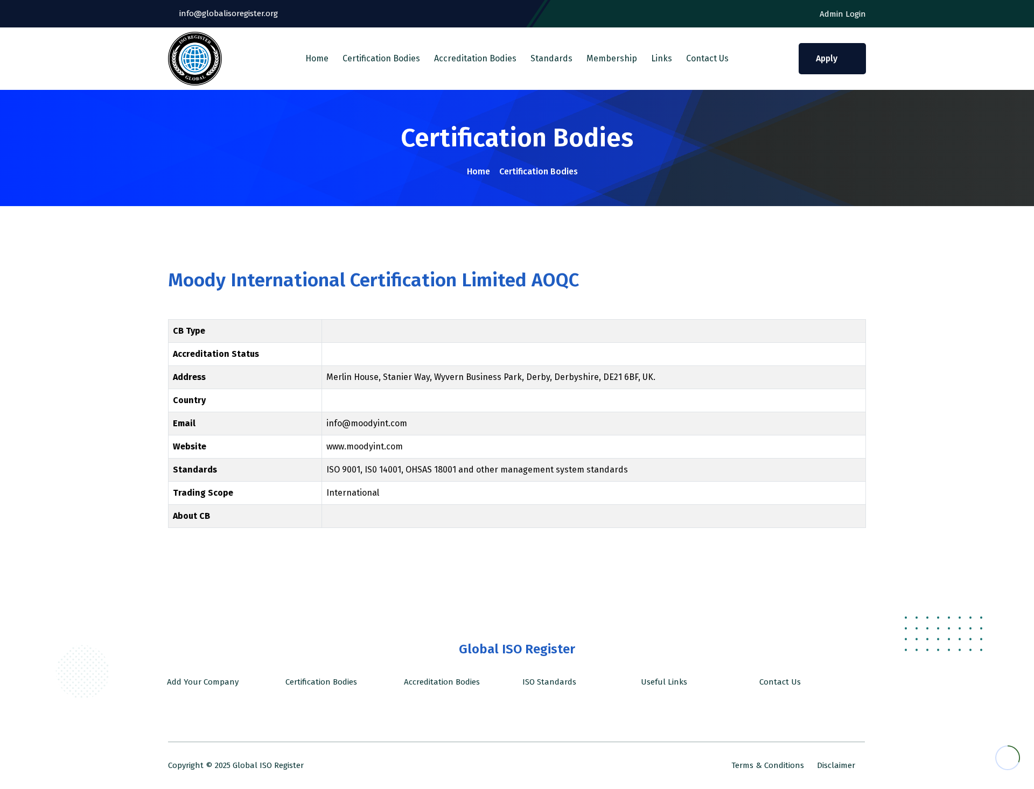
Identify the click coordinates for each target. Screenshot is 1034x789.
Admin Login (842, 14)
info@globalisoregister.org (227, 13)
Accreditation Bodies (475, 58)
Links (661, 58)
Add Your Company (202, 682)
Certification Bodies (381, 58)
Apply (828, 58)
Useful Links (663, 682)
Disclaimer (836, 765)
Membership (611, 58)
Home (317, 58)
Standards (551, 58)
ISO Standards (548, 682)
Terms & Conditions (767, 765)
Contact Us (707, 58)
